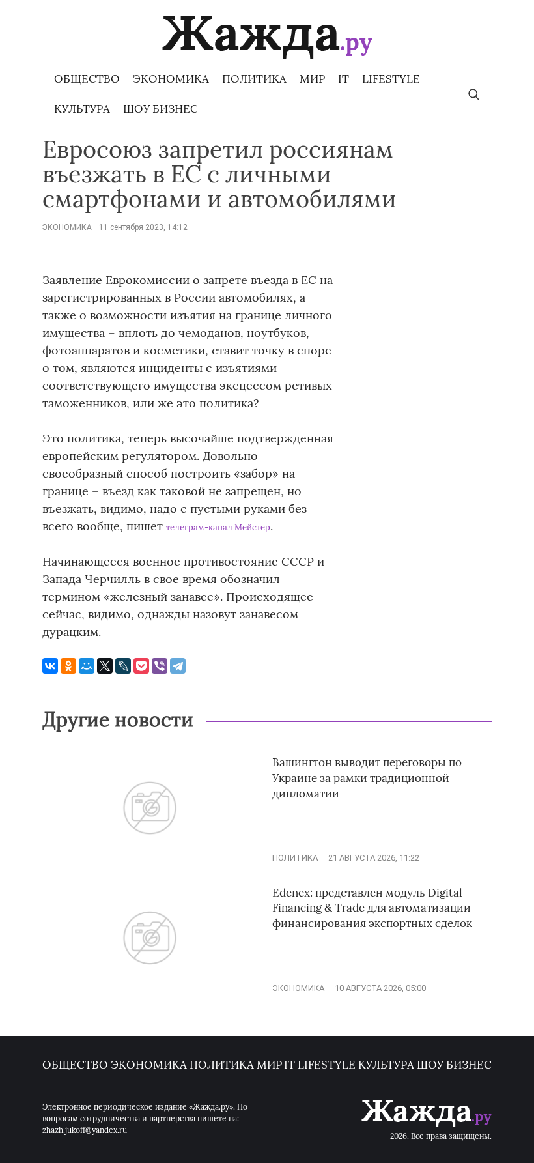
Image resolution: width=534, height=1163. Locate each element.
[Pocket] (141, 666)
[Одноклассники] (68, 666)
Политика (254, 79)
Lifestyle (391, 79)
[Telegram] (178, 666)
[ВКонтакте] (50, 666)
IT (343, 79)
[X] (105, 666)
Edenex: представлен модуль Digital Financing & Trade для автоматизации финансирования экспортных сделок (372, 908)
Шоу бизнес (160, 109)
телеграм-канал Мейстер (218, 527)
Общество (87, 79)
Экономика (171, 79)
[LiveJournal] (123, 666)
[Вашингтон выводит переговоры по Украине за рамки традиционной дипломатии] (150, 857)
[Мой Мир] (86, 666)
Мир (312, 79)
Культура (82, 109)
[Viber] (159, 666)
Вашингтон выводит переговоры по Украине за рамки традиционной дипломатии (367, 778)
